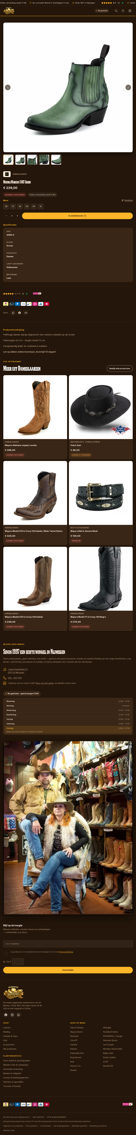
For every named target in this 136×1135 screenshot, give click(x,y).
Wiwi (13, 1130)
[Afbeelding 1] (8, 159)
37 (13, 206)
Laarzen (6, 1027)
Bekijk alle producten (119, 368)
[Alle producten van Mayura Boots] (7, 174)
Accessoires (8, 1044)
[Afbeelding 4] (44, 159)
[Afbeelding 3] (32, 159)
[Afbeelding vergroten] (128, 148)
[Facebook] (19, 312)
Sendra (73, 1070)
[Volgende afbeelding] (128, 87)
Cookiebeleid (45, 1126)
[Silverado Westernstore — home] (8, 10)
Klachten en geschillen (13, 1082)
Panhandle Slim (77, 1053)
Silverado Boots (110, 1040)
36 (6, 206)
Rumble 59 (108, 1066)
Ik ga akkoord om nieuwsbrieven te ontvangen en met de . (42, 952)
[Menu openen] (130, 11)
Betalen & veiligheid (12, 1073)
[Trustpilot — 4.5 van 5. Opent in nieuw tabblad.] (26, 293)
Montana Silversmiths (112, 1049)
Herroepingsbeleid (61, 1126)
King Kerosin (75, 1057)
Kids (5, 1040)
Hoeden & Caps (10, 1036)
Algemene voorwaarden (13, 1126)
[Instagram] (12, 1015)
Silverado (74, 1036)
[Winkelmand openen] (123, 11)
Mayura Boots (76, 1032)
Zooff (105, 1061)
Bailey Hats (108, 1053)
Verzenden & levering (13, 1069)
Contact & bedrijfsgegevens (16, 1077)
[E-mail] (26, 312)
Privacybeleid (31, 1126)
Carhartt (73, 1044)
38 (20, 206)
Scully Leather (109, 1057)
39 (27, 206)
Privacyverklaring (66, 952)
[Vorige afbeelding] (7, 87)
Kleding (6, 1032)
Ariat (72, 1061)
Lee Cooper (108, 1044)
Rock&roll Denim (110, 1032)
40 (34, 206)
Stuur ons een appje (44, 683)
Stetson (73, 1049)
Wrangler (107, 1027)
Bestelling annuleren (98, 1126)
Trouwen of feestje (12, 1086)
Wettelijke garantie (79, 1126)
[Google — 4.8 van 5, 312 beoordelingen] (118, 2)
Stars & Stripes (77, 1027)
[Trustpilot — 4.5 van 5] (122, 2)
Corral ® (73, 1040)
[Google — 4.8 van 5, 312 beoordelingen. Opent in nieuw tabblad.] (23, 293)
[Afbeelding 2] (20, 159)
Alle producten (9, 1049)
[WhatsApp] (13, 312)
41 (41, 206)
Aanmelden (68, 970)
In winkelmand (76, 216)
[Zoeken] (116, 11)
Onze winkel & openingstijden (16, 1060)
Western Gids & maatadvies (15, 1065)
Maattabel (128, 200)
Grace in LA (75, 1066)
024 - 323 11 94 (15, 678)
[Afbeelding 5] (56, 159)
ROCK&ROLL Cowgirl (112, 1036)
